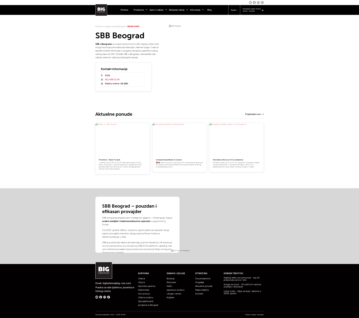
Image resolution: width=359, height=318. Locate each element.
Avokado (260, 315)
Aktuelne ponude (203, 286)
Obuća (141, 282)
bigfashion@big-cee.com (117, 283)
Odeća (141, 278)
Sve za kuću (144, 293)
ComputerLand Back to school (169, 160)
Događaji (199, 282)
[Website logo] (101, 10)
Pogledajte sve (253, 114)
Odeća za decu (145, 297)
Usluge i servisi (174, 293)
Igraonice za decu (175, 290)
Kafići (169, 286)
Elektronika (143, 290)
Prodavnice (139, 10)
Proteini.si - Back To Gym (109, 160)
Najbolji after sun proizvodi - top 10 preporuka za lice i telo (241, 279)
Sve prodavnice (202, 278)
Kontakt (199, 293)
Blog (209, 10)
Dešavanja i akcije (176, 10)
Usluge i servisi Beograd (115, 26)
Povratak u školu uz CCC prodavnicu (228, 160)
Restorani (171, 282)
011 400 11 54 (112, 79)
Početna (124, 10)
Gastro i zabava (156, 10)
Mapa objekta (202, 290)
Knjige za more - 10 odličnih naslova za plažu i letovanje (242, 285)
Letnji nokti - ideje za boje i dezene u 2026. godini (242, 292)
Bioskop (171, 278)
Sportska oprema (146, 286)
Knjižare (170, 297)
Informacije (195, 10)
